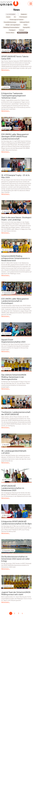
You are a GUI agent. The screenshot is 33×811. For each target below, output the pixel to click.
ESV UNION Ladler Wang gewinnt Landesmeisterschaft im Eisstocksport (15, 300)
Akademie (24, 14)
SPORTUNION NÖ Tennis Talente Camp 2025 (14, 57)
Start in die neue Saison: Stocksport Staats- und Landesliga (16, 218)
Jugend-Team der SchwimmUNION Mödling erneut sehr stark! (15, 593)
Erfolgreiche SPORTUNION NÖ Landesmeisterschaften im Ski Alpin (16, 522)
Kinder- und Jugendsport (13, 25)
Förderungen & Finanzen (16, 19)
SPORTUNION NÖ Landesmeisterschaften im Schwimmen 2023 (12, 488)
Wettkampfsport (22, 32)
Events (8, 17)
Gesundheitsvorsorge (10, 22)
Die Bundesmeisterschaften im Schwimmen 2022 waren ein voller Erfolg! (15, 558)
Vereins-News (10, 32)
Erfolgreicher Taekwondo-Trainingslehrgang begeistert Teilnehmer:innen (13, 95)
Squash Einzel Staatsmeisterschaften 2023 (13, 340)
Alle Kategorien (11, 14)
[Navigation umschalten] (31, 4)
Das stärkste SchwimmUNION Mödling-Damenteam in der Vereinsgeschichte (13, 377)
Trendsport (12, 30)
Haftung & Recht (24, 22)
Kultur (25, 25)
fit (14, 17)
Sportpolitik (26, 27)
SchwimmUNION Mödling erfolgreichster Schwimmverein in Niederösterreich (15, 258)
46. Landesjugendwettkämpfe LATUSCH (13, 452)
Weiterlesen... (5, 70)
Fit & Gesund (23, 17)
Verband (21, 30)
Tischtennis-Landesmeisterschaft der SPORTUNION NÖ (15, 413)
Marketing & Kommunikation (11, 27)
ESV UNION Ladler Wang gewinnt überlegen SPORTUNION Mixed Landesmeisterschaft (15, 136)
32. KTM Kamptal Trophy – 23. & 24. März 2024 (15, 176)
